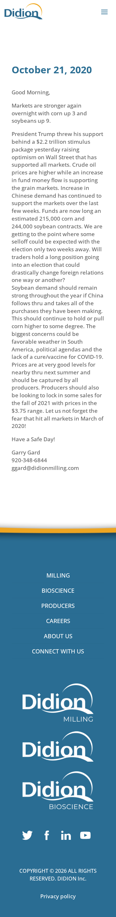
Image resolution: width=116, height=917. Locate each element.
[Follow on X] (29, 836)
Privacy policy (58, 896)
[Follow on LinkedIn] (67, 836)
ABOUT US (58, 636)
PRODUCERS (58, 606)
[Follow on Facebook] (48, 836)
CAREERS (58, 621)
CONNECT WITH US (58, 651)
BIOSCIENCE (58, 590)
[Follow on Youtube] (87, 836)
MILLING (58, 575)
